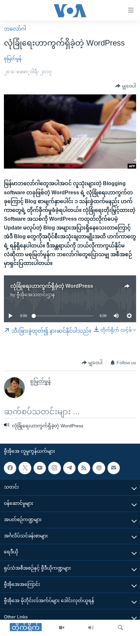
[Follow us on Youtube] (40, 468)
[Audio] (91, 628)
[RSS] (84, 468)
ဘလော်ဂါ (15, 29)
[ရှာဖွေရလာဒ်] (120, 628)
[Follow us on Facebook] (10, 468)
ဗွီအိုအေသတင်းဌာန (36, 294)
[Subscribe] (113, 468)
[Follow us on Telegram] (69, 468)
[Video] (61, 628)
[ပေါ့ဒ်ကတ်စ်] (98, 468)
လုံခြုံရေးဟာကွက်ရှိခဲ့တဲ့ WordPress (51, 286)
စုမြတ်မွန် (12, 58)
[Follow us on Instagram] (54, 468)
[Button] (125, 86)
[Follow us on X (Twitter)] (25, 468)
